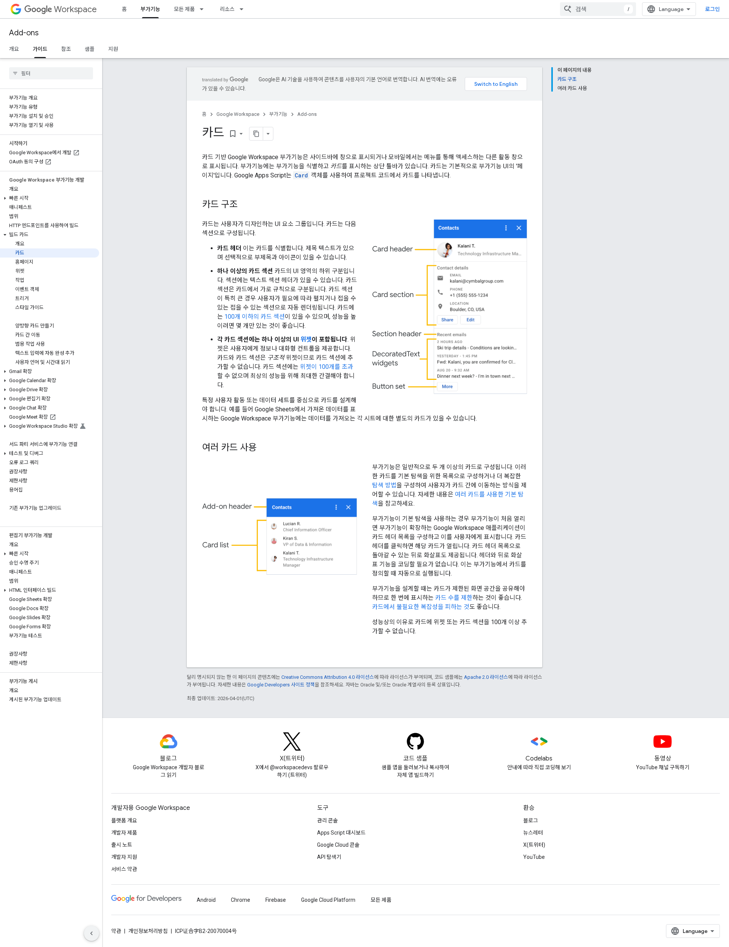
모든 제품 (184, 9)
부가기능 (150, 9)
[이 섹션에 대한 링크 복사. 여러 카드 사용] (264, 448)
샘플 (90, 49)
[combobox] (598, 9)
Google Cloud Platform (328, 900)
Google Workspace (237, 114)
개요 (14, 49)
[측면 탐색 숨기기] (91, 933)
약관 (116, 931)
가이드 (40, 49)
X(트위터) (534, 845)
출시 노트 (121, 845)
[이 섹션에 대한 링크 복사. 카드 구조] (245, 205)
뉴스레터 (533, 833)
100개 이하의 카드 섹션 (254, 316)
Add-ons (24, 33)
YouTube (534, 857)
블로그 (530, 820)
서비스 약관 (124, 869)
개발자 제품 (124, 833)
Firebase (275, 900)
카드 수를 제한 (453, 597)
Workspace (75, 9)
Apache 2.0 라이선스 (486, 677)
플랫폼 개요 (124, 820)
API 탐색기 (329, 857)
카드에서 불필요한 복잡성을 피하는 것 (420, 606)
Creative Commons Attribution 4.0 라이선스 (327, 677)
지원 (113, 49)
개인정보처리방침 (148, 931)
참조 (66, 49)
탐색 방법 (384, 485)
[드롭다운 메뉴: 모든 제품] (204, 9)
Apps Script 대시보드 (341, 833)
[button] (49, 198)
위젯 (306, 339)
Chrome (240, 900)
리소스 (227, 9)
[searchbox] (51, 73)
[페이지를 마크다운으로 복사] (256, 133)
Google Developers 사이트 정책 (281, 685)
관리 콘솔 (327, 820)
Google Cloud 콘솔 (338, 845)
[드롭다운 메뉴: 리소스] (244, 9)
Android (206, 900)
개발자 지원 (124, 857)
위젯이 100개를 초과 (326, 366)
